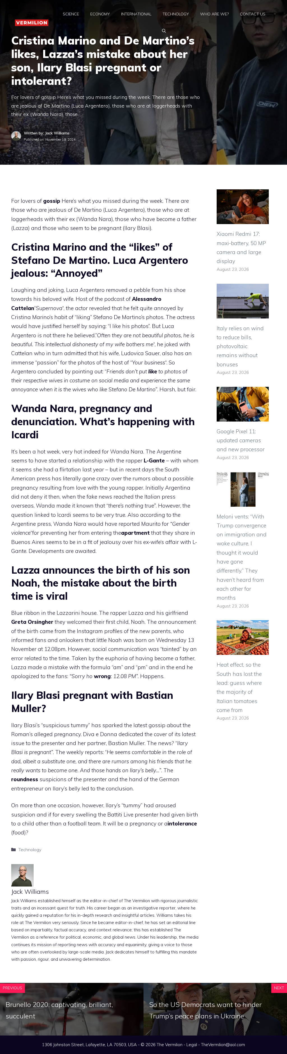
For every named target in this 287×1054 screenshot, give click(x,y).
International (136, 14)
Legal (191, 1044)
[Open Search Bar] (164, 30)
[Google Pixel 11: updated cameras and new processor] (243, 417)
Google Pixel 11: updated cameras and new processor (241, 440)
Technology (176, 14)
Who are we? (214, 14)
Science (71, 14)
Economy (100, 14)
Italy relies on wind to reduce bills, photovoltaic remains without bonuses (240, 346)
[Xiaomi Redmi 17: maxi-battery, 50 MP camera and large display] (243, 219)
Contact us (252, 14)
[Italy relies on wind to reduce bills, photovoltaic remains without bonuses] (243, 313)
